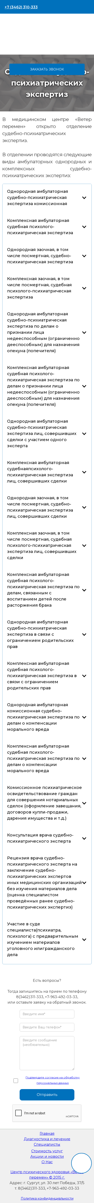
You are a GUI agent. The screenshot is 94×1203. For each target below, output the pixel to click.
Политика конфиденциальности (47, 1198)
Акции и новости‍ (47, 1156)
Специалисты (47, 1144)
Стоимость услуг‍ (47, 1151)
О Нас (47, 1162)
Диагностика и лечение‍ (47, 1139)
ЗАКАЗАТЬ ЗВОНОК (47, 69)
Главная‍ (47, 1133)
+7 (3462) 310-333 (21, 7)
